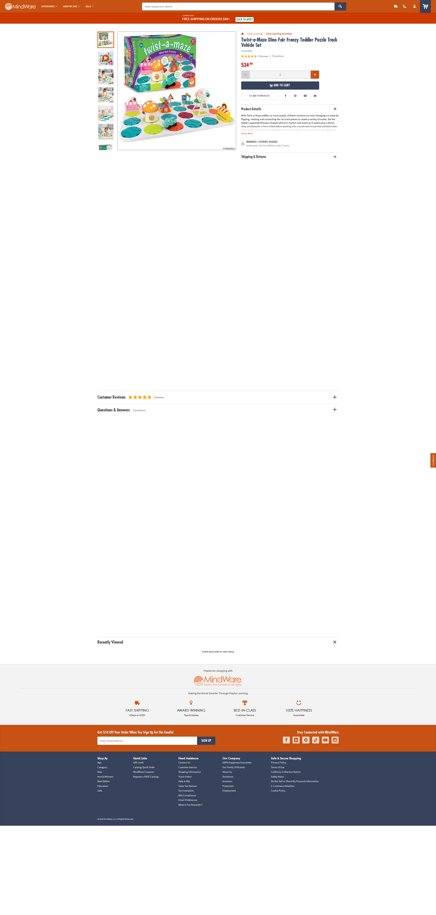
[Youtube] (325, 740)
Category (102, 767)
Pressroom (228, 786)
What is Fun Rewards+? (190, 804)
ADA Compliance (187, 795)
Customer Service (187, 767)
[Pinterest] (305, 740)
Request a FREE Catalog (146, 776)
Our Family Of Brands (233, 767)
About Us (227, 771)
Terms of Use (277, 767)
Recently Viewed (110, 642)
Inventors (227, 781)
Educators (102, 786)
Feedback (433, 460)
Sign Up (206, 740)
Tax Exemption (186, 790)
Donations (227, 776)
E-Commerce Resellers (282, 786)
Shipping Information (189, 771)
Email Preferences (187, 800)
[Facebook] (286, 740)
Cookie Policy (278, 790)
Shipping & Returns (253, 157)
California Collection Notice (285, 771)
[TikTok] (315, 740)
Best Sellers (103, 781)
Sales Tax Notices (187, 786)
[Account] (414, 6)
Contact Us (184, 762)
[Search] (340, 6)
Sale (99, 790)
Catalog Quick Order (144, 767)
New (99, 771)
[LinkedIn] (296, 740)
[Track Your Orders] (395, 6)
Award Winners (105, 776)
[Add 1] (315, 75)
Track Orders (185, 776)
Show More (247, 133)
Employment (229, 790)
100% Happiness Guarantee (236, 762)
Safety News (277, 776)
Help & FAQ (184, 781)
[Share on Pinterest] (295, 96)
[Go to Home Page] (242, 33)
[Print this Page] (315, 96)
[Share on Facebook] (286, 96)
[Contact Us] (404, 6)
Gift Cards (138, 762)
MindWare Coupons (143, 771)
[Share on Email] (305, 96)
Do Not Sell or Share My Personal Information (295, 781)
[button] (177, 91)
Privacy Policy (278, 762)
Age (99, 762)
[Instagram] (335, 740)
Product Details (251, 109)
